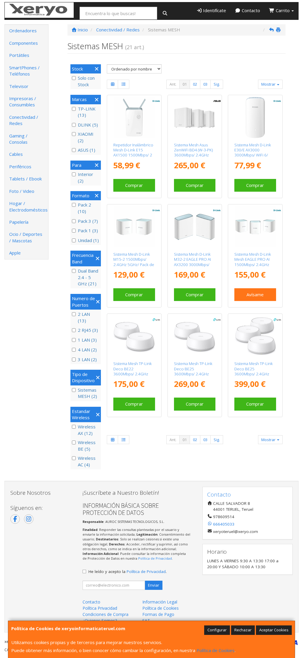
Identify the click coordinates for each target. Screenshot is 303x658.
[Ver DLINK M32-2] (194, 226)
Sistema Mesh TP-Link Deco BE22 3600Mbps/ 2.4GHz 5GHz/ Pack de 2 (132, 371)
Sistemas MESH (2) (87, 393)
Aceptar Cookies (274, 630)
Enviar (153, 585)
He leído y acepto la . (127, 571)
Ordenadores (23, 30)
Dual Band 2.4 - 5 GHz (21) (88, 277)
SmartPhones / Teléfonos (24, 71)
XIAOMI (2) (86, 137)
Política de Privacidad (155, 558)
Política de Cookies (215, 650)
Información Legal (159, 602)
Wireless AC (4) (87, 461)
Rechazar (243, 630)
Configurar (217, 630)
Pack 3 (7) (88, 221)
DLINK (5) (88, 125)
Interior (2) (85, 177)
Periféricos (20, 166)
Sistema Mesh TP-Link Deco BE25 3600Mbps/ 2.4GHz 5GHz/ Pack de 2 (193, 371)
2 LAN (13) (84, 317)
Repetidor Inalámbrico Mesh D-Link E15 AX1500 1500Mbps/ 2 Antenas (133, 152)
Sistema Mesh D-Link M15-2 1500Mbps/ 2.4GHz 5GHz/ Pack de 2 (133, 262)
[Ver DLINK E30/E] (255, 117)
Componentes (23, 43)
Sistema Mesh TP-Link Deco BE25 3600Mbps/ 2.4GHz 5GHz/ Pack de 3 (253, 371)
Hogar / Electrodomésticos (28, 206)
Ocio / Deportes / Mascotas (25, 237)
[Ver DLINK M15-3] (255, 226)
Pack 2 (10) (84, 208)
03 (205, 84)
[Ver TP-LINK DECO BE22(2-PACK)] (134, 336)
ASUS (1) (86, 150)
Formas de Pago (158, 614)
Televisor (18, 86)
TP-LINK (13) (87, 112)
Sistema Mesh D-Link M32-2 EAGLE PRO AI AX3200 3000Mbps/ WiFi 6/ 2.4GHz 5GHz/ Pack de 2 (193, 264)
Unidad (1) (88, 240)
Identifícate (214, 10)
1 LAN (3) (87, 340)
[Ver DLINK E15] (134, 117)
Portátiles (19, 55)
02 (195, 84)
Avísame (255, 294)
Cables (16, 154)
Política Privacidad (100, 608)
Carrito (283, 10)
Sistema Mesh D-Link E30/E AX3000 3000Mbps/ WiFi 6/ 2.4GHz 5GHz (252, 152)
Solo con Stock (86, 81)
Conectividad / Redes (23, 120)
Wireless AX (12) (87, 430)
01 (185, 84)
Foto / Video (21, 191)
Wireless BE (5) (87, 445)
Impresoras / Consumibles (22, 101)
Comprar (134, 185)
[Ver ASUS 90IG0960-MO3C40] (194, 117)
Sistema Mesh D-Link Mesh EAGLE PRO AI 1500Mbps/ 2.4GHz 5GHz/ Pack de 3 (252, 262)
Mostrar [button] (268, 84)
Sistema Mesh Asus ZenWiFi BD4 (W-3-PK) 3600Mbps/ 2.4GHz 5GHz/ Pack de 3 (193, 152)
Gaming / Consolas (18, 139)
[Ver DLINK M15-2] (134, 226)
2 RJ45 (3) (88, 330)
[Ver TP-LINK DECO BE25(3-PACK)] (255, 336)
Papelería (18, 222)
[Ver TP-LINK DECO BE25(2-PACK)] (194, 336)
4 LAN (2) (87, 350)
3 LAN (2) (87, 359)
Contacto (250, 10)
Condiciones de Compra (105, 614)
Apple (15, 253)
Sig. (217, 84)
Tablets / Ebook (25, 179)
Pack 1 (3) (88, 230)
